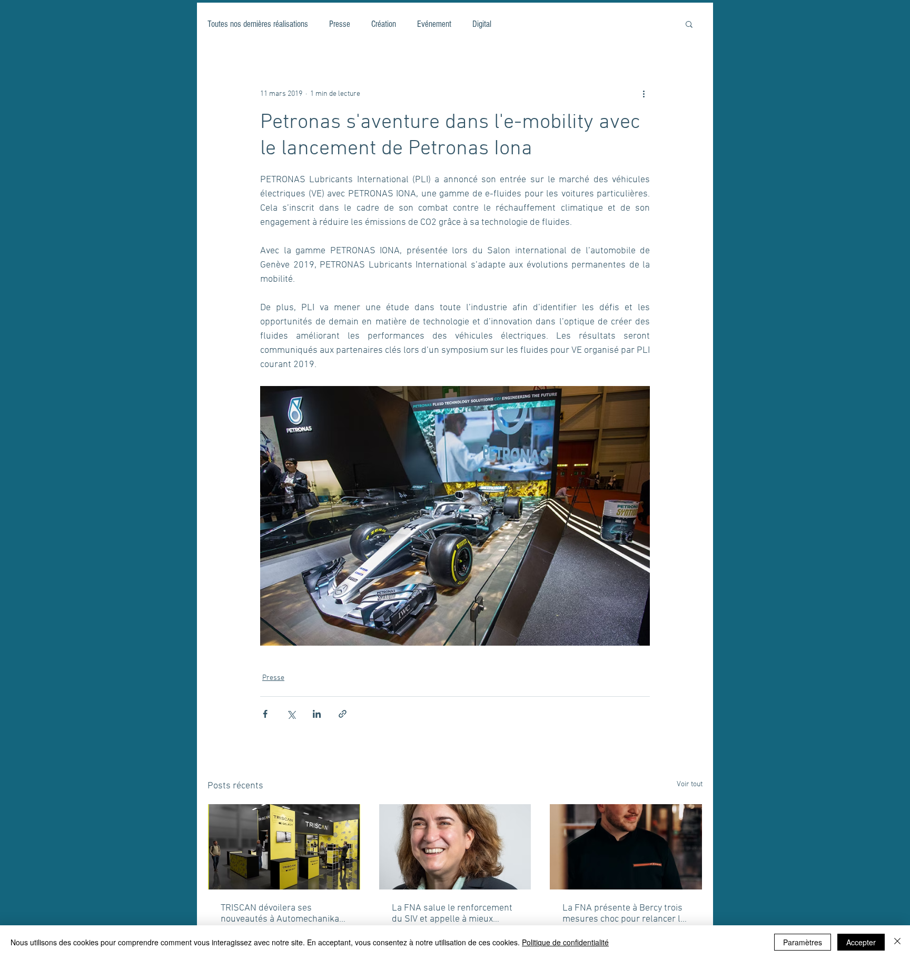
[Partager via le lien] (343, 714)
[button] (689, 23)
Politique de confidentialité (565, 942)
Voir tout (690, 784)
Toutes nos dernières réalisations (257, 24)
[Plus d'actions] (643, 93)
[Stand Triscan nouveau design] (284, 846)
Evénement (434, 24)
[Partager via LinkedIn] (317, 714)
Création (383, 24)
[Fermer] (897, 942)
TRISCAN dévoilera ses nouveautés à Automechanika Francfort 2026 (280, 914)
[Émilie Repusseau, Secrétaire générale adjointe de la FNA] (455, 846)
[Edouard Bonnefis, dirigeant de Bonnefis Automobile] (626, 846)
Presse (339, 24)
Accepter (861, 942)
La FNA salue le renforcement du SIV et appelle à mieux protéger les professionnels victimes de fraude (452, 914)
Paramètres (802, 942)
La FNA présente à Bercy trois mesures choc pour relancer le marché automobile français (623, 914)
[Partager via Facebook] (265, 714)
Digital (481, 24)
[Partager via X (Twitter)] (291, 714)
